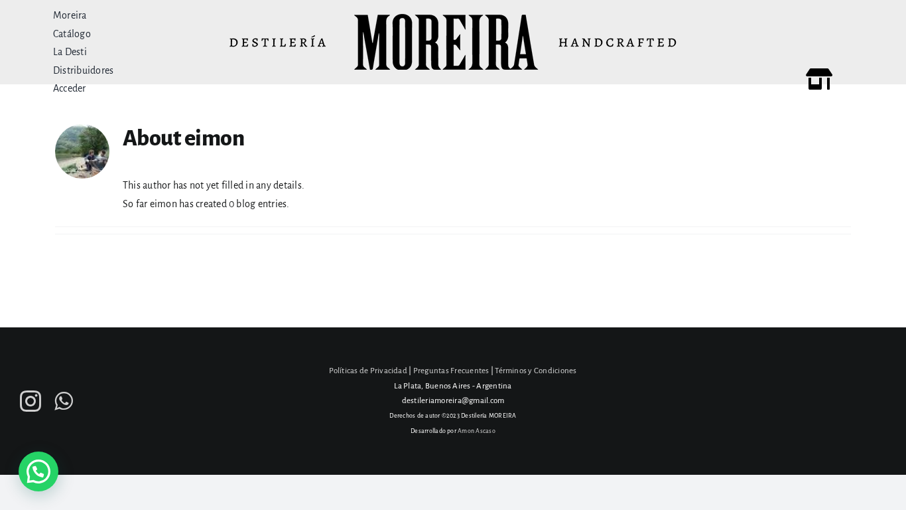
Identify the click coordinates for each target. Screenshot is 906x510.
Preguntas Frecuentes (451, 371)
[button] (38, 471)
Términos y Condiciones (535, 371)
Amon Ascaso (476, 431)
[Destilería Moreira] (453, 18)
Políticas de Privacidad (368, 371)
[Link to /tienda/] (819, 79)
